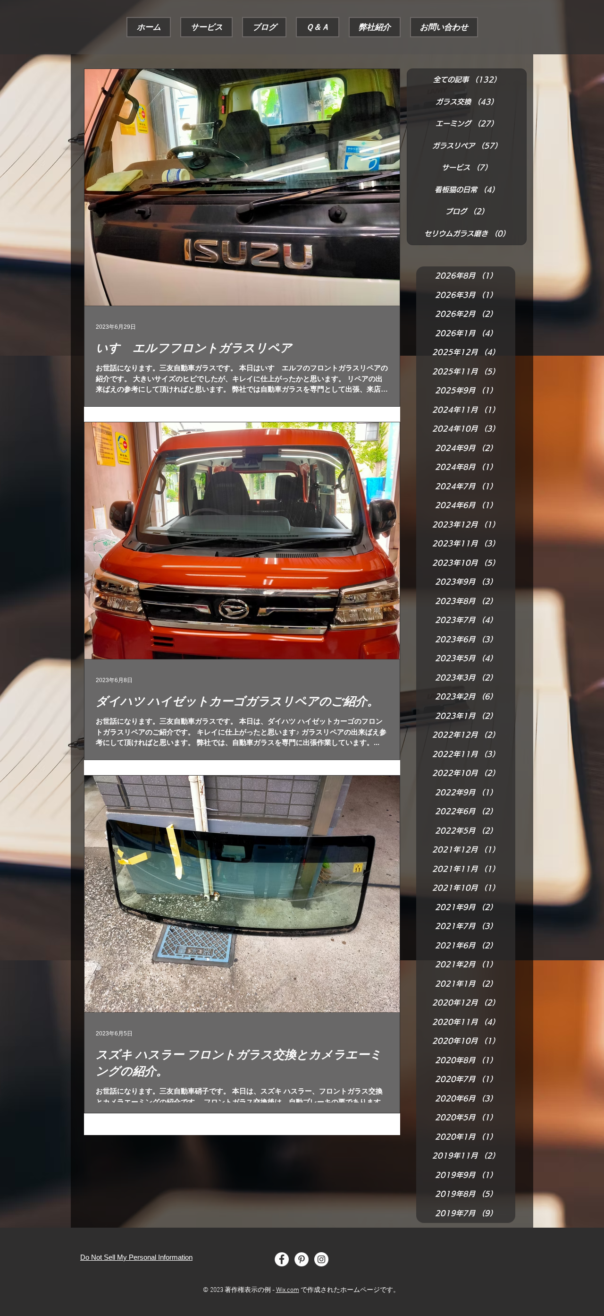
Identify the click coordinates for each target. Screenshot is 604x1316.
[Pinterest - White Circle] (301, 1259)
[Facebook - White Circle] (282, 1259)
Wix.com (287, 1290)
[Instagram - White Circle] (321, 1259)
